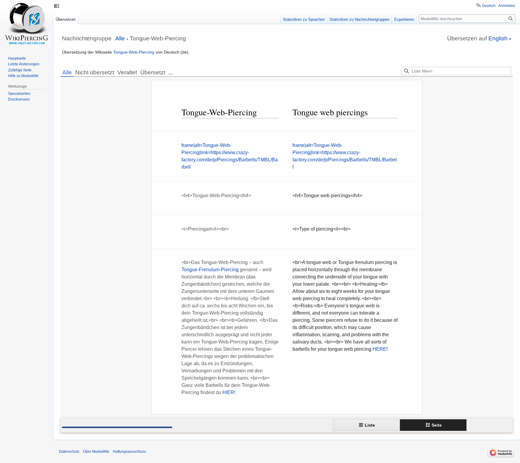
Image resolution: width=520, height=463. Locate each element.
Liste (370, 425)
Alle (67, 72)
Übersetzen (66, 19)
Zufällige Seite (20, 70)
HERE (379, 349)
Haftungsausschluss (129, 451)
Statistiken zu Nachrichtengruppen (359, 19)
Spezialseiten (19, 94)
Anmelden (506, 6)
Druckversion (19, 99)
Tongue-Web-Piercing (133, 52)
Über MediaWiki (96, 451)
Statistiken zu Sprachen (304, 19)
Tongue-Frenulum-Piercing (210, 269)
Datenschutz (69, 451)
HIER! (228, 392)
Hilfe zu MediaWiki (23, 76)
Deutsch (489, 6)
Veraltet (127, 72)
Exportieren (404, 19)
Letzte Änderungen (23, 64)
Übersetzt (152, 72)
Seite (437, 425)
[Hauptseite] (26, 24)
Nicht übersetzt (94, 72)
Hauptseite (17, 58)
